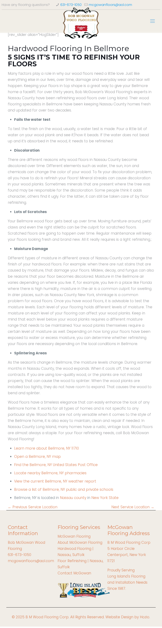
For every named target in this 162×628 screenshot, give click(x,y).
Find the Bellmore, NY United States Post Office (56, 464)
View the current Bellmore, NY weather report (55, 481)
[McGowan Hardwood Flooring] (81, 23)
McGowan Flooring (74, 536)
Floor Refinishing (72, 560)
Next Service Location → (132, 507)
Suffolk (78, 554)
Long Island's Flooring (126, 576)
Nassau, (64, 554)
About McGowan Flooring (80, 542)
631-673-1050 (71, 4)
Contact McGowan (74, 573)
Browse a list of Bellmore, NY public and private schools (63, 489)
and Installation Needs (127, 582)
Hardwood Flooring (74, 548)
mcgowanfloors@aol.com (110, 4)
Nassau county (73, 497)
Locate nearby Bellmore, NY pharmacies (50, 473)
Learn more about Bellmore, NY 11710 (46, 448)
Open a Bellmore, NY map (37, 456)
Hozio (144, 617)
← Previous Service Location (32, 507)
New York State (105, 497)
